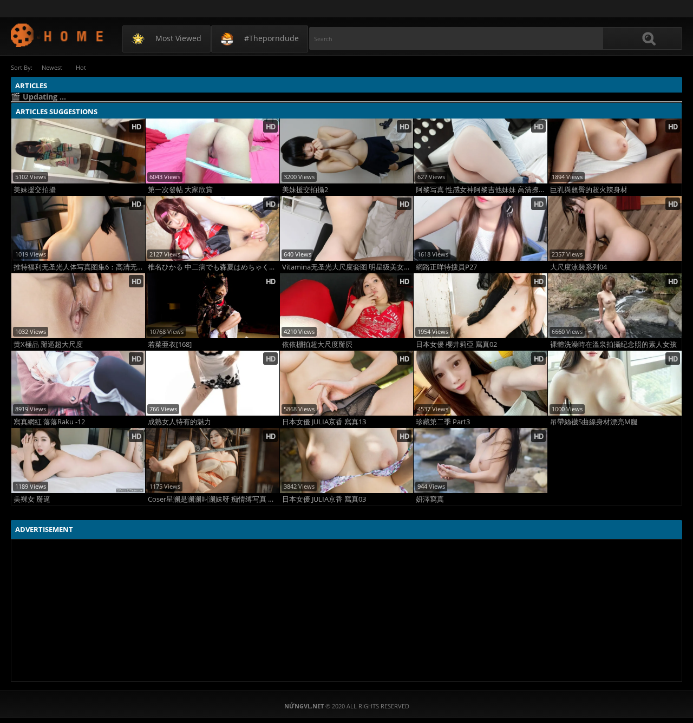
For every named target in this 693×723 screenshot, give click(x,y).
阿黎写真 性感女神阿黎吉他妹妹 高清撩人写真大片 (481, 189)
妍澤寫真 (430, 499)
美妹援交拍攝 (35, 189)
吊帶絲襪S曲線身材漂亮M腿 (594, 421)
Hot (81, 67)
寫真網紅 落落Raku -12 (49, 421)
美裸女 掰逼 (32, 499)
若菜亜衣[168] (170, 344)
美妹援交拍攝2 (305, 189)
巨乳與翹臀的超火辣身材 (588, 189)
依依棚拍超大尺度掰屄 (317, 344)
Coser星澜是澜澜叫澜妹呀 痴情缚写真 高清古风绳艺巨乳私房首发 (213, 499)
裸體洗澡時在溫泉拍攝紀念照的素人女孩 (613, 344)
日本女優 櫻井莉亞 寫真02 (456, 344)
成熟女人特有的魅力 (179, 421)
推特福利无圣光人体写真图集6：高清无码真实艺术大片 (79, 267)
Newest (52, 67)
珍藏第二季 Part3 (443, 421)
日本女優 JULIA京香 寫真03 (324, 499)
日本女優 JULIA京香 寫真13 (324, 421)
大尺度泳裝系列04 (578, 267)
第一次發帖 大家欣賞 (180, 189)
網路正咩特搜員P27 (446, 267)
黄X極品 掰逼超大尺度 (48, 344)
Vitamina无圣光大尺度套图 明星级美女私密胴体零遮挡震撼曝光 (348, 267)
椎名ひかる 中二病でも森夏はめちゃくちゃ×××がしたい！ (213, 267)
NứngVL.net (57, 35)
